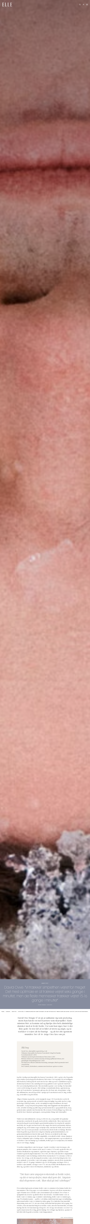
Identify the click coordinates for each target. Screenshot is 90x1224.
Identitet (45, 983)
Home (2, 1011)
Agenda (8, 1011)
